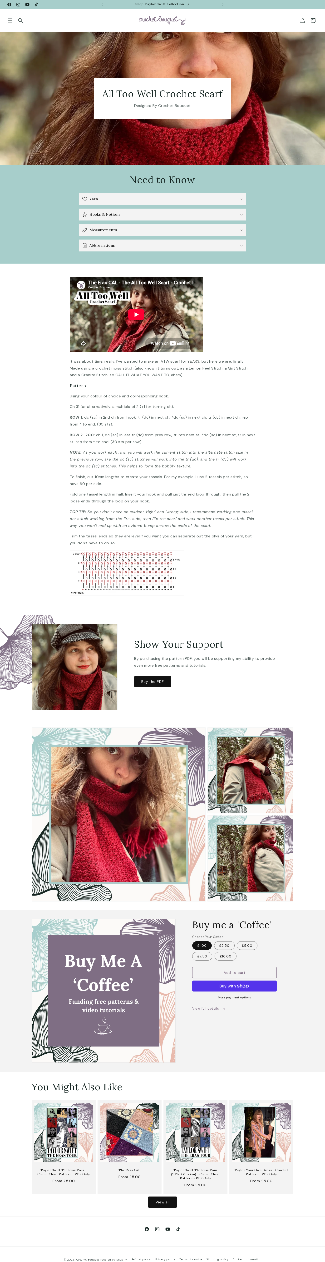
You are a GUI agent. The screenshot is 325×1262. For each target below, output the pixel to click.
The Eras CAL (129, 1170)
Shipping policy (217, 1259)
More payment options (234, 997)
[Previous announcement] (102, 4)
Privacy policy (165, 1259)
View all (163, 1202)
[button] (10, 20)
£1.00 (202, 945)
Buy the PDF (152, 681)
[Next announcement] (222, 4)
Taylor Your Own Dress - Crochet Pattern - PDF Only (261, 1172)
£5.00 (247, 945)
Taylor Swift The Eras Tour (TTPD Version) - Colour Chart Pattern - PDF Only (195, 1174)
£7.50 (202, 956)
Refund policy (141, 1259)
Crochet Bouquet (87, 1259)
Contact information (247, 1259)
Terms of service (190, 1259)
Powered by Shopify (113, 1259)
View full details (206, 1008)
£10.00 (225, 956)
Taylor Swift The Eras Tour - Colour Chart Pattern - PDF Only (63, 1172)
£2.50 (224, 945)
